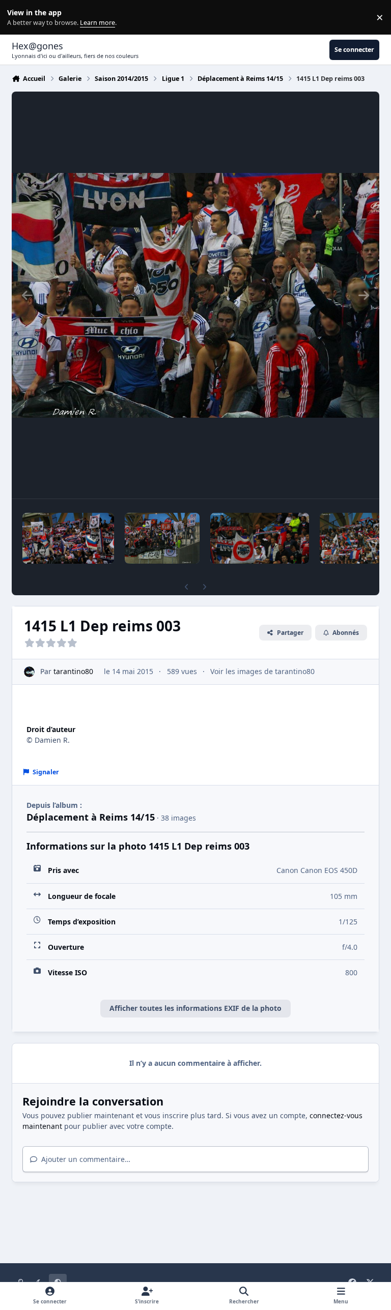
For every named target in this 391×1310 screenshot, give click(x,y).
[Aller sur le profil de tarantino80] (29, 671)
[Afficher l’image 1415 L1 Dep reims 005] (259, 538)
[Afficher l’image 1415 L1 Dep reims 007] (68, 538)
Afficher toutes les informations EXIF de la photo (195, 1008)
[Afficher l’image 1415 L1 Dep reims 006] (162, 538)
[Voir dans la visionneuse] (195, 295)
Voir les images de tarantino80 (262, 671)
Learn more (19, 17)
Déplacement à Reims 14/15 (90, 817)
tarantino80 (73, 671)
